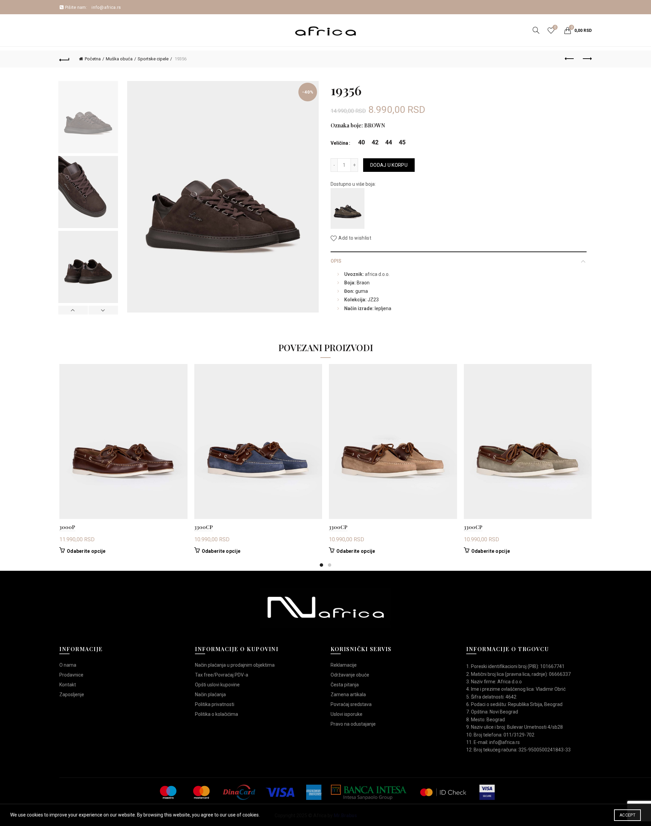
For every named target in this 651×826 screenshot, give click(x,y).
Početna (93, 58)
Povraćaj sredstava (351, 704)
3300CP (203, 527)
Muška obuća (119, 58)
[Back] (64, 59)
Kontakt (67, 684)
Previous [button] (73, 310)
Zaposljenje (71, 694)
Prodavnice (71, 675)
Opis (336, 261)
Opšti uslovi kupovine (217, 684)
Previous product (569, 59)
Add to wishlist (354, 238)
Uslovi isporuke (346, 714)
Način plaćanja (210, 694)
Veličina (339, 143)
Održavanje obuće (350, 675)
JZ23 (373, 299)
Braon (363, 282)
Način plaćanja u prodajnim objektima (235, 665)
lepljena (383, 308)
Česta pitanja (345, 684)
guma (361, 291)
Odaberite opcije (86, 551)
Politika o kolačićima (216, 714)
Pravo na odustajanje (353, 724)
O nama (67, 665)
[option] (88, 118)
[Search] (536, 30)
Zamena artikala (348, 694)
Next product (586, 59)
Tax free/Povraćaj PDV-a (221, 675)
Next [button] (103, 310)
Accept (627, 815)
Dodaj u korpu (389, 165)
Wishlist (555, 27)
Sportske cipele (153, 58)
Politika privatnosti (214, 704)
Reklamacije (344, 665)
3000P (67, 527)
